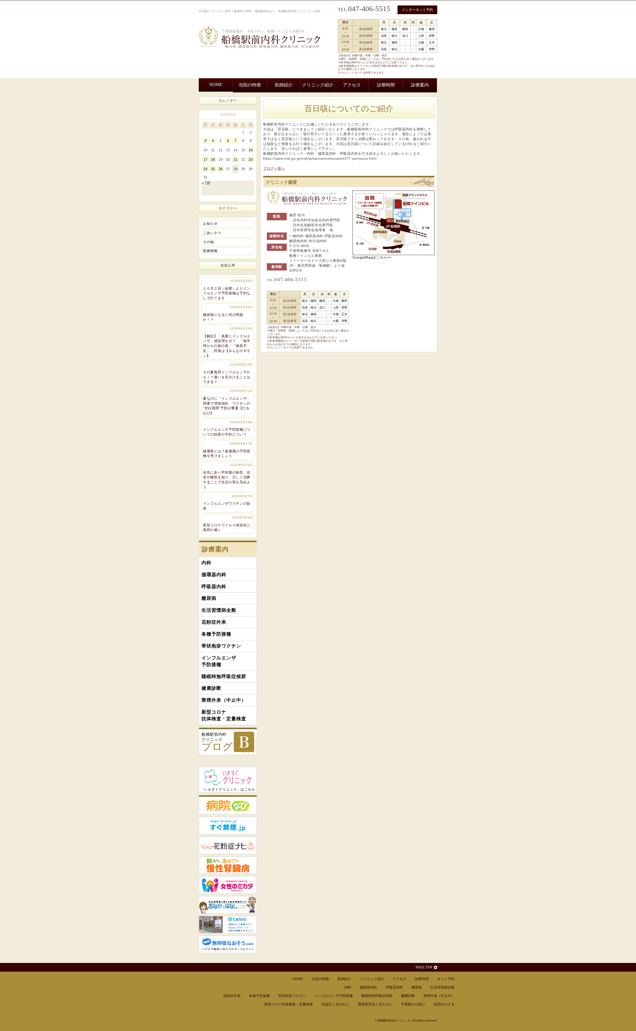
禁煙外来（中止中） (223, 700)
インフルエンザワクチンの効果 (228, 502)
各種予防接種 (216, 634)
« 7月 (205, 183)
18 (213, 159)
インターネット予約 (417, 10)
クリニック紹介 (317, 84)
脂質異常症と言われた (375, 1004)
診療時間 (386, 84)
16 (251, 150)
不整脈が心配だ (413, 1004)
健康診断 (211, 688)
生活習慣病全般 (218, 610)
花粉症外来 (213, 622)
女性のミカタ (228, 885)
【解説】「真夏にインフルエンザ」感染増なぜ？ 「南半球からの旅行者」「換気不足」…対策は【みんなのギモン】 (228, 342)
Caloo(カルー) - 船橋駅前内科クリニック (228, 924)
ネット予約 (446, 979)
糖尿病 (208, 598)
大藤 (421, 49)
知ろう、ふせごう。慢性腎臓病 (228, 865)
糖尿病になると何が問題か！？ (228, 313)
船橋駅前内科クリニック (217, 742)
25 (213, 169)
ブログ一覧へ (274, 168)
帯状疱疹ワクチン (221, 646)
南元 (384, 29)
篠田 (395, 29)
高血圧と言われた (335, 1004)
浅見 (384, 36)
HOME (215, 84)
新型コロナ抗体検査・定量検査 (223, 715)
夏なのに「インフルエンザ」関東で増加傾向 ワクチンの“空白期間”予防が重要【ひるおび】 (228, 402)
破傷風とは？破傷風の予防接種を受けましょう (228, 450)
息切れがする (444, 1004)
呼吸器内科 (213, 586)
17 (205, 159)
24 (205, 169)
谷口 (405, 36)
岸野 (432, 36)
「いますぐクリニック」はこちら (227, 789)
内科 (206, 562)
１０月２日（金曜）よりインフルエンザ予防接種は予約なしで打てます (228, 289)
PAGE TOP (424, 967)
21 (236, 159)
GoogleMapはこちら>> (372, 257)
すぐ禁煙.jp (228, 825)
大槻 (421, 29)
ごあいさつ (212, 233)
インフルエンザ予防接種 (218, 661)
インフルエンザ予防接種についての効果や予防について (228, 428)
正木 (432, 42)
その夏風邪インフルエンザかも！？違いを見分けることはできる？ (228, 373)
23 (251, 159)
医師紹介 (284, 84)
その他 (208, 242)
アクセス (352, 84)
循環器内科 (213, 574)
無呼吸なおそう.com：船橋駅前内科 (228, 944)
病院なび (228, 804)
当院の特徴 (249, 84)
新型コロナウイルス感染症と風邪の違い (228, 524)
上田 (421, 36)
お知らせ (210, 224)
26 (221, 169)
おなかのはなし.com (228, 904)
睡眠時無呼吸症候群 (223, 676)
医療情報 (210, 251)
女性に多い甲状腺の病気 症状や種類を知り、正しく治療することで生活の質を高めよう (228, 476)
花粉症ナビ (228, 845)
